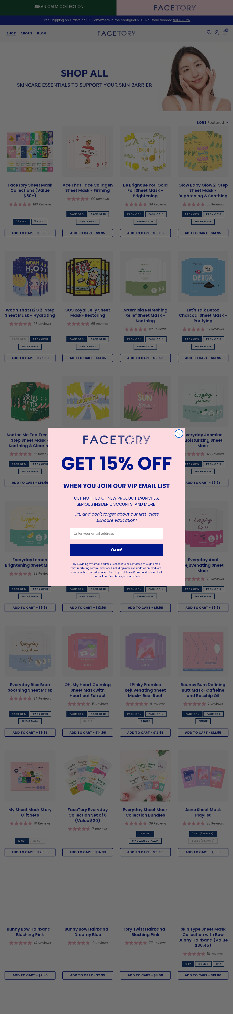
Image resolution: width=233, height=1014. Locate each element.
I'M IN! (116, 549)
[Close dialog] (179, 434)
